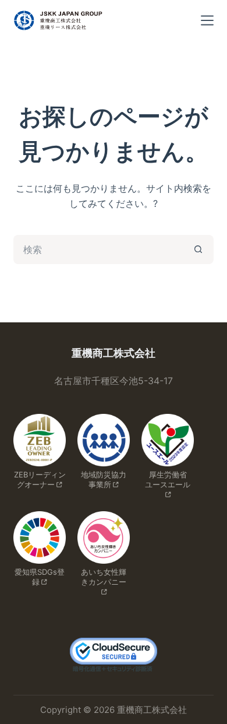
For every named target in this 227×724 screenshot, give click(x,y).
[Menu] (207, 20)
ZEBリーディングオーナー (40, 479)
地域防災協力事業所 (103, 479)
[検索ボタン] (199, 249)
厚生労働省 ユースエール (169, 479)
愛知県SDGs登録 (40, 576)
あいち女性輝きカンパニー (103, 576)
